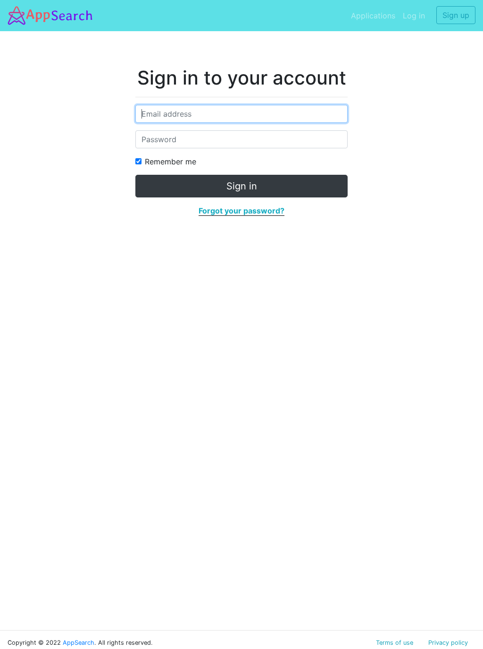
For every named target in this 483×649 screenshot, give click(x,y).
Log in (414, 15)
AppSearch (78, 642)
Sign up (455, 15)
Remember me (170, 161)
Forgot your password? (241, 210)
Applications (373, 15)
